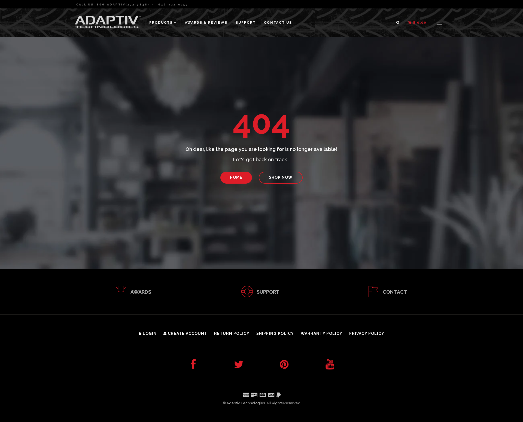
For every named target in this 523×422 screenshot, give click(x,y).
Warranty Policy (321, 333)
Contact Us (278, 23)
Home (236, 177)
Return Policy (232, 333)
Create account (187, 333)
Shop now (281, 177)
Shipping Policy (275, 333)
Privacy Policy (366, 333)
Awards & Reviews (206, 23)
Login (149, 333)
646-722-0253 (173, 4)
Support (246, 23)
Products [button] (161, 23)
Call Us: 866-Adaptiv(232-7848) (113, 4)
